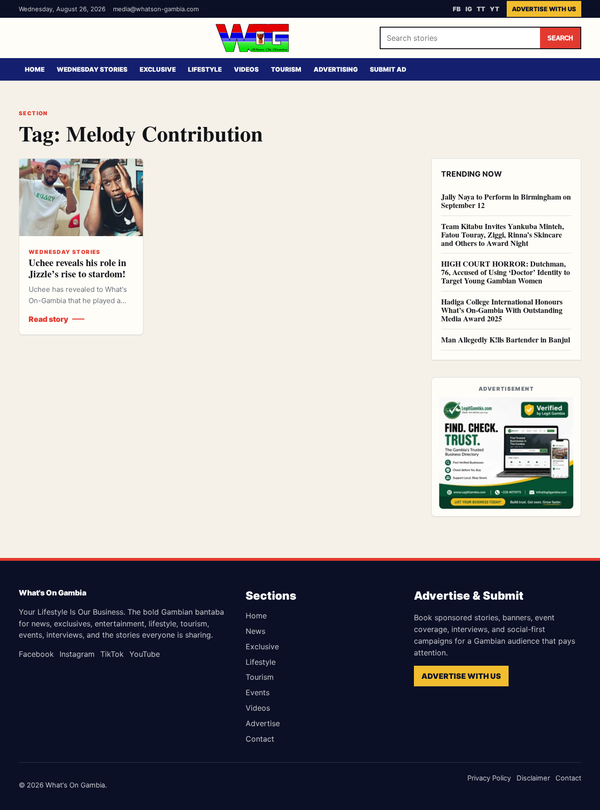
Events (258, 692)
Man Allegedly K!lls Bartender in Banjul (505, 339)
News (255, 631)
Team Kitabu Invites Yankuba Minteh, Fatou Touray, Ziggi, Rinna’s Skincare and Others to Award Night (502, 234)
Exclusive (158, 69)
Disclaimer (533, 778)
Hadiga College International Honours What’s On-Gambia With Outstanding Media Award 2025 (501, 310)
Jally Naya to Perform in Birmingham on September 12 (506, 200)
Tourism (286, 69)
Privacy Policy (489, 778)
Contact (260, 738)
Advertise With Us (544, 9)
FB (457, 9)
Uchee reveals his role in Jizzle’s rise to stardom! (77, 268)
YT (494, 9)
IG (468, 9)
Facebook (36, 654)
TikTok (112, 654)
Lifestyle (205, 69)
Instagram (77, 654)
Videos (246, 69)
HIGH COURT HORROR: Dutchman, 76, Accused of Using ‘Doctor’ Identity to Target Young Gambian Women (505, 272)
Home (35, 69)
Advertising (336, 69)
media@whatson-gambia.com (156, 9)
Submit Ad (388, 69)
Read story (48, 319)
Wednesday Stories (92, 69)
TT (481, 9)
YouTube (144, 654)
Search (560, 38)
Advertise (263, 723)
